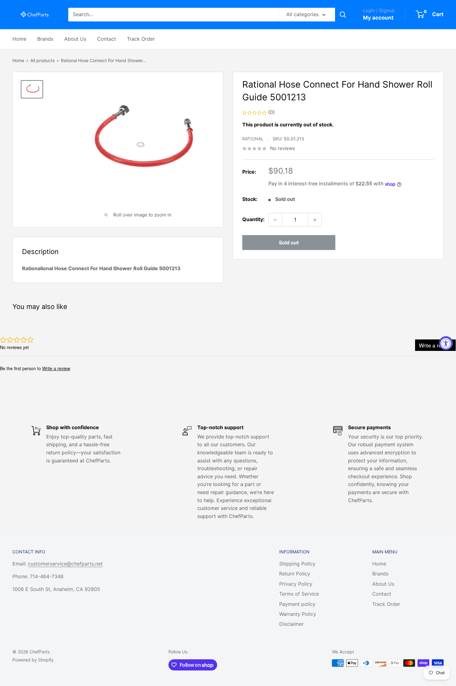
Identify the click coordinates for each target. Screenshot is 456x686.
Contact (106, 39)
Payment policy (297, 604)
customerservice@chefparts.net (65, 564)
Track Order (141, 39)
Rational (253, 139)
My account (378, 18)
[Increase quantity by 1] (314, 219)
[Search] (343, 14)
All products (42, 60)
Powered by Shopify (33, 659)
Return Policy (294, 573)
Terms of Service (299, 594)
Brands (45, 39)
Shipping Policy (297, 564)
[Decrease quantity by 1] (275, 219)
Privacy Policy (295, 584)
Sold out (289, 243)
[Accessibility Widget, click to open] (446, 343)
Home (19, 39)
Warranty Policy (297, 614)
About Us (75, 39)
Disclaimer (291, 624)
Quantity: (253, 219)
